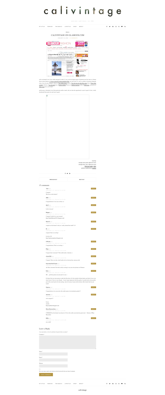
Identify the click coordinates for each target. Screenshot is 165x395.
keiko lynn (86, 85)
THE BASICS (58, 26)
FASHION (50, 26)
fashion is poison (75, 85)
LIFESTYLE (68, 26)
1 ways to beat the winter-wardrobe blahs (59, 81)
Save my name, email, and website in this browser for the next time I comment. (57, 371)
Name (41, 351)
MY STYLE (42, 26)
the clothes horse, (63, 83)
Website (41, 363)
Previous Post (53, 179)
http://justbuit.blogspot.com (52, 305)
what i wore (41, 86)
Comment (42, 334)
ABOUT (81, 26)
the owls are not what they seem (79, 83)
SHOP (75, 26)
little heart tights (89, 166)
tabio (94, 166)
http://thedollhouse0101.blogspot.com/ (55, 218)
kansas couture (62, 85)
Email (41, 357)
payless (94, 168)
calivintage (82, 390)
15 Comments (74, 37)
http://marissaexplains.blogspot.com (54, 238)
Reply (93, 188)
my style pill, (52, 85)
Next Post (81, 179)
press (67, 32)
